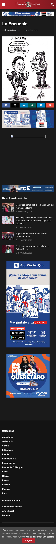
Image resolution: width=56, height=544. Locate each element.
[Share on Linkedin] (24, 105)
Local (5, 471)
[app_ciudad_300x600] (28, 303)
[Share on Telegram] (41, 105)
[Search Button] (52, 4)
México (5, 475)
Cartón (5, 445)
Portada (6, 484)
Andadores (7, 436)
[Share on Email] (50, 105)
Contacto (6, 515)
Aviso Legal (8, 510)
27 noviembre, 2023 (30, 30)
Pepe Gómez (10, 30)
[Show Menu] (3, 4)
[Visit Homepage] (28, 4)
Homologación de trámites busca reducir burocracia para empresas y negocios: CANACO (34, 220)
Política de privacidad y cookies (39, 536)
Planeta (5, 480)
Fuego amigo (8, 462)
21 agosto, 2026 (24, 240)
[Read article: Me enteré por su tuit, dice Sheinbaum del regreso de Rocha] (8, 207)
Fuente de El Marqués (13, 467)
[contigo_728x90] (28, 188)
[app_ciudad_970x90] (28, 13)
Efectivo (6, 454)
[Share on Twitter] (15, 105)
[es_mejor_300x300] (28, 375)
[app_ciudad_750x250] (28, 118)
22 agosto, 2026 (24, 211)
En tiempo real (9, 458)
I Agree (28, 540)
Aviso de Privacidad (12, 506)
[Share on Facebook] (6, 105)
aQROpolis (7, 441)
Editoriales (7, 449)
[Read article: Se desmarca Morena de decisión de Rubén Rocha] (8, 249)
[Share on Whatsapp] (32, 105)
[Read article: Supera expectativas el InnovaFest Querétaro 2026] (8, 236)
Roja (4, 493)
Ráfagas (6, 488)
